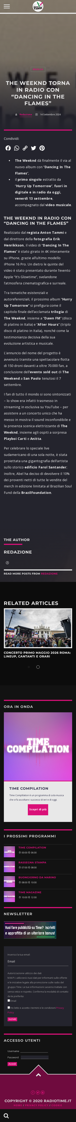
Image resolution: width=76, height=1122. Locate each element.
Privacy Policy (36, 1105)
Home (18, 1105)
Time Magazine (30, 892)
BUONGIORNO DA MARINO (37, 877)
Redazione (26, 114)
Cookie (56, 1105)
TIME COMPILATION (32, 847)
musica (38, 69)
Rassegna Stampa (32, 862)
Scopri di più (38, 628)
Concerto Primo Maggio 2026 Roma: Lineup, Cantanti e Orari (37, 654)
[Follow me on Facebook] (7, 563)
